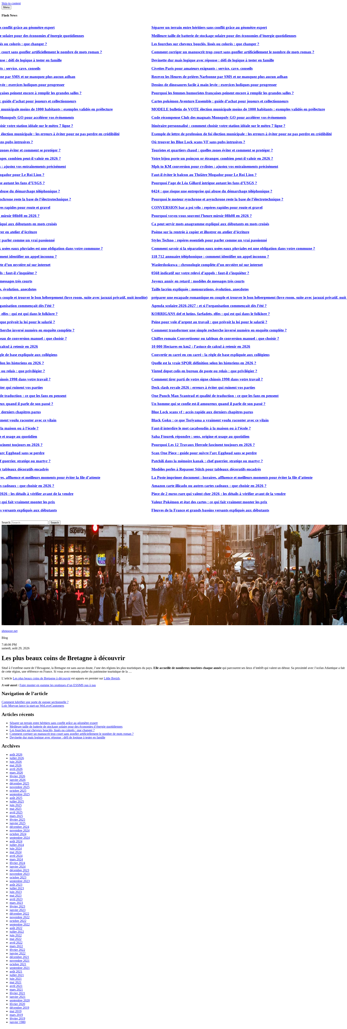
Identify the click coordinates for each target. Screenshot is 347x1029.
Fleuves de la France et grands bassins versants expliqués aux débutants (187, 510)
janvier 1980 (18, 1022)
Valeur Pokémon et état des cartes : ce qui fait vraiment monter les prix (186, 502)
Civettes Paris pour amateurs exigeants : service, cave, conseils (178, 68)
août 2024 (16, 841)
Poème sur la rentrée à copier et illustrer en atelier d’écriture (177, 232)
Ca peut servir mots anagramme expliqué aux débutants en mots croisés (187, 224)
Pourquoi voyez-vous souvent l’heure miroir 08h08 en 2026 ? (178, 216)
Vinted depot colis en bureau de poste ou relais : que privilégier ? (181, 371)
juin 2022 (16, 935)
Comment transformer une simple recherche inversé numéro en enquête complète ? (195, 330)
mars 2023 (16, 902)
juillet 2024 (17, 845)
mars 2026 (16, 772)
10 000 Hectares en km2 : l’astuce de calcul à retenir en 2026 (177, 346)
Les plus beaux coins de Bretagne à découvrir (41, 678)
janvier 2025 (18, 823)
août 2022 (16, 928)
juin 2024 (16, 848)
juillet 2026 (17, 758)
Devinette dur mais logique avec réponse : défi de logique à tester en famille (189, 60)
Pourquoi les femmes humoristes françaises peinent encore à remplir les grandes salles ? (199, 93)
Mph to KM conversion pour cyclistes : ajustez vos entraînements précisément (191, 166)
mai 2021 (15, 982)
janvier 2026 (18, 779)
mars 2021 (16, 989)
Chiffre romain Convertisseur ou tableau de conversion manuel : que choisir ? (192, 338)
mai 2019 (15, 1011)
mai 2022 (15, 939)
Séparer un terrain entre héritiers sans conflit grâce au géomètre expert (185, 27)
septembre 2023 (20, 881)
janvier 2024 (18, 866)
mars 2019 (16, 1015)
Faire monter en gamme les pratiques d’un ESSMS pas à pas (57, 685)
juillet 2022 (17, 931)
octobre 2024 (18, 834)
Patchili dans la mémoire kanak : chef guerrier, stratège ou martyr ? (183, 461)
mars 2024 (16, 859)
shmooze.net (9, 631)
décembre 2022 (19, 913)
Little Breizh (112, 678)
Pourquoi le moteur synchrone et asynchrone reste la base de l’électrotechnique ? (194, 199)
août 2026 (16, 754)
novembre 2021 (20, 960)
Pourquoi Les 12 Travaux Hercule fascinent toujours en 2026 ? (179, 445)
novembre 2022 (20, 917)
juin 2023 (16, 892)
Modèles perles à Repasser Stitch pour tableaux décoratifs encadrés (182, 469)
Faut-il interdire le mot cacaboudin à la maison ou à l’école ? (177, 428)
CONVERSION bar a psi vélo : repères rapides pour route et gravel (183, 207)
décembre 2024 (19, 827)
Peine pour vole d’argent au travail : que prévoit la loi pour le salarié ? (186, 322)
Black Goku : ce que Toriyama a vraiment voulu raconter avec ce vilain (186, 420)
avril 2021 (16, 986)
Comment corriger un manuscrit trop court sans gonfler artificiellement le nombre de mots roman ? (209, 52)
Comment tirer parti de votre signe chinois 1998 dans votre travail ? (183, 379)
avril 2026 (16, 769)
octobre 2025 (18, 790)
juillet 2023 (17, 888)
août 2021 (16, 971)
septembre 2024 (20, 837)
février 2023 (17, 906)
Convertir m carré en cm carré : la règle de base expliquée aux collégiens (187, 355)
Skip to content (11, 3)
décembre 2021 (19, 957)
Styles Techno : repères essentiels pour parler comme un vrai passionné (185, 240)
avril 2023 (16, 899)
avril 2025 (16, 812)
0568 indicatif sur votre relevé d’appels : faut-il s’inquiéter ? (177, 273)
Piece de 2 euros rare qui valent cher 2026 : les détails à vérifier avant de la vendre (195, 494)
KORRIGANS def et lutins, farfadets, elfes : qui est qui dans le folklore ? (187, 314)
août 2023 (16, 884)
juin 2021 (16, 978)
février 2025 (17, 819)
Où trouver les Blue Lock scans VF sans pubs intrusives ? (175, 142)
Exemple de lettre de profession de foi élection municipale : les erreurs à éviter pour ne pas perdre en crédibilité (218, 134)
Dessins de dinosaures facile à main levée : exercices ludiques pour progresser (190, 85)
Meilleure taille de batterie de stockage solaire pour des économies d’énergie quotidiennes (200, 36)
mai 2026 (15, 765)
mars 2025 (16, 816)
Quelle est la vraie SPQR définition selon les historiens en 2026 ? (180, 363)
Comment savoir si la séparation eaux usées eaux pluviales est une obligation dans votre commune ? (210, 248)
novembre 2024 (20, 830)
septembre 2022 (20, 924)
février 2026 (17, 776)
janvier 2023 (18, 910)
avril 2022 (16, 942)
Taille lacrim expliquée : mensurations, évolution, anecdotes (176, 289)
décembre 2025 (19, 783)
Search (6, 522)
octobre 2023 (18, 877)
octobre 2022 (18, 921)
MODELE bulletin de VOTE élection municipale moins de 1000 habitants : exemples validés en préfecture (214, 109)
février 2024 (17, 863)
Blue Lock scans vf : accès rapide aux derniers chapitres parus (179, 412)
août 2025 (16, 798)
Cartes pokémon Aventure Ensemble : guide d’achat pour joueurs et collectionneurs (196, 101)
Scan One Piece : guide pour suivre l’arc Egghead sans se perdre (180, 453)
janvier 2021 (18, 996)
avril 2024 (16, 855)
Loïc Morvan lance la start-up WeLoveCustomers (33, 705)
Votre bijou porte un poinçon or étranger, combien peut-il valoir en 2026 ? (189, 158)
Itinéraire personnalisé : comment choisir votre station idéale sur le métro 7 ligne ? (195, 126)
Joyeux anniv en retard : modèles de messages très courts (174, 281)
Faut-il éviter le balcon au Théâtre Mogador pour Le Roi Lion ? (180, 175)
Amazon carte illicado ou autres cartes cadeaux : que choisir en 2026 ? (185, 486)
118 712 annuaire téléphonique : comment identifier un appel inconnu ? (187, 256)
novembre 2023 (20, 874)
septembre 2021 (20, 968)
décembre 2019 (19, 1007)
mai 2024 (15, 852)
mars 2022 (16, 946)
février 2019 (17, 1018)
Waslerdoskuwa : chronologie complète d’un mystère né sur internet (183, 265)
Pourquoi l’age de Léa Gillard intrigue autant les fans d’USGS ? (181, 183)
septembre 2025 (20, 794)
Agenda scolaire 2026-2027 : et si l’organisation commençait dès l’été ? (185, 306)
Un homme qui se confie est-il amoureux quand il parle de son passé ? (185, 404)
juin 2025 (16, 805)
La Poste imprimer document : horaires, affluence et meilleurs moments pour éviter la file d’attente (208, 477)
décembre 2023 (19, 870)
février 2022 (17, 949)
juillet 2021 (17, 975)
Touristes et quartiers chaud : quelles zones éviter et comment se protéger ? (188, 150)
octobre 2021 (18, 964)
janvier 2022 (18, 953)
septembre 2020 (20, 1000)
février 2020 (17, 1004)
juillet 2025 (17, 801)
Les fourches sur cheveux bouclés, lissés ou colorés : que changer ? (182, 44)
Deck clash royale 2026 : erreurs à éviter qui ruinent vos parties (180, 387)
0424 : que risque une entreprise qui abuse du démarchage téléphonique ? (188, 191)
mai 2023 (15, 895)
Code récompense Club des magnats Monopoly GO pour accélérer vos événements (195, 117)
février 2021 (17, 993)
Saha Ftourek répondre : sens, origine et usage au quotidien (177, 436)
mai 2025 (15, 808)
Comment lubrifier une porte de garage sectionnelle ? (35, 702)
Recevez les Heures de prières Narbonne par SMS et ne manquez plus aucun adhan (196, 77)
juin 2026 (16, 761)
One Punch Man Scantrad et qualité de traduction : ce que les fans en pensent (191, 396)
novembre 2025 (20, 787)
